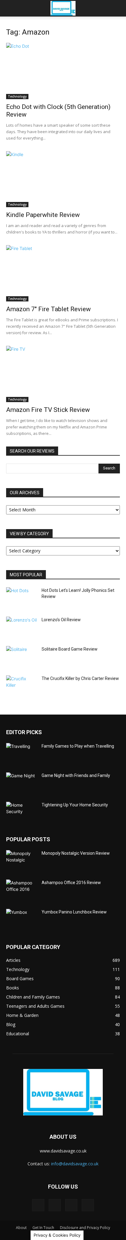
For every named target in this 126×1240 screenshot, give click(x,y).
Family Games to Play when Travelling (78, 746)
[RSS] (71, 1205)
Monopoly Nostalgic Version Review (76, 853)
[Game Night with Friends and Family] (21, 783)
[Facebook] (38, 1205)
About (21, 1227)
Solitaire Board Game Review (70, 649)
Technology (17, 96)
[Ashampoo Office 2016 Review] (21, 890)
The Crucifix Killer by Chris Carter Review (80, 678)
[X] (88, 1205)
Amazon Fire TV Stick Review (48, 409)
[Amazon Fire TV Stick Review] (63, 374)
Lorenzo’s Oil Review (61, 619)
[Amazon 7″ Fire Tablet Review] (63, 273)
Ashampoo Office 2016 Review (71, 882)
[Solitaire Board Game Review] (21, 656)
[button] (10, 8)
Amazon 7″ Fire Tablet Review (48, 309)
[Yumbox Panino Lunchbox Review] (21, 919)
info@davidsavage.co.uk (74, 1164)
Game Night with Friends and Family (76, 775)
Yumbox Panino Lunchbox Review (74, 911)
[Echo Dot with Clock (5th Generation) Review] (63, 71)
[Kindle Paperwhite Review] (63, 179)
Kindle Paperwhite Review (43, 214)
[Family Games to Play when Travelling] (21, 753)
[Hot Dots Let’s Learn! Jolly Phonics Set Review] (21, 598)
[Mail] (55, 1205)
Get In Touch (43, 1227)
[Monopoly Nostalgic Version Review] (21, 861)
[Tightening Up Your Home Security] (21, 812)
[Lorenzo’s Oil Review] (21, 627)
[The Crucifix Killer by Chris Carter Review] (21, 686)
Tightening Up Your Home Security (75, 804)
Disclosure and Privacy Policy (85, 1227)
